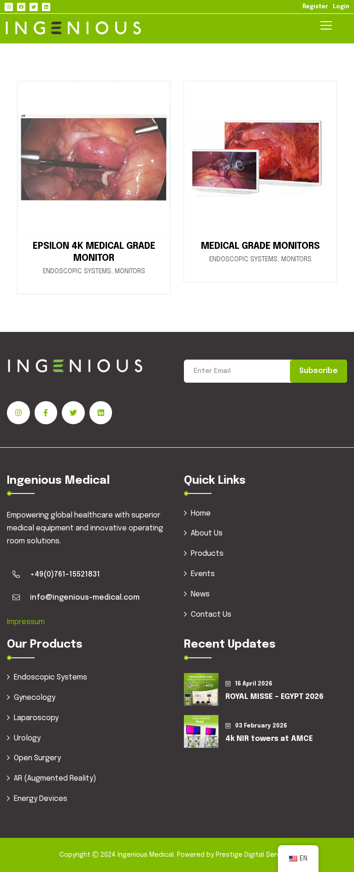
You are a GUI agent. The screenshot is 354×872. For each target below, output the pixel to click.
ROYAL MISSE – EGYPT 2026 (274, 697)
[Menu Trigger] (326, 26)
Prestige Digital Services (254, 855)
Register (315, 7)
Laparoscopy (36, 718)
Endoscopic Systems (77, 271)
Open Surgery (37, 758)
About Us (207, 533)
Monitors (130, 271)
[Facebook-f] (46, 412)
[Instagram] (9, 7)
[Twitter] (34, 7)
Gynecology (34, 698)
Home (201, 513)
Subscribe (318, 371)
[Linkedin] (46, 7)
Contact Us (211, 615)
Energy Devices (40, 799)
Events (203, 574)
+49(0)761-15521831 (65, 574)
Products (207, 554)
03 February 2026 (261, 726)
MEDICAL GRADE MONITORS (260, 246)
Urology (27, 738)
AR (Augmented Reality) (55, 778)
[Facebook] (21, 7)
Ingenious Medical (146, 855)
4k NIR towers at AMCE (269, 739)
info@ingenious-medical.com (85, 597)
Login (341, 7)
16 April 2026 (253, 684)
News (200, 594)
